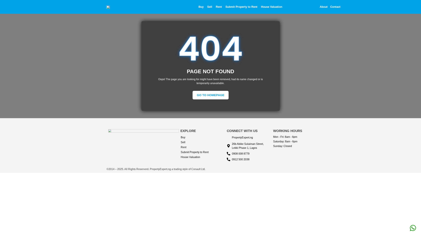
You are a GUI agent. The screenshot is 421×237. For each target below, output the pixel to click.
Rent (219, 6)
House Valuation (271, 6)
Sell (209, 6)
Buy (201, 6)
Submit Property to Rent (241, 6)
